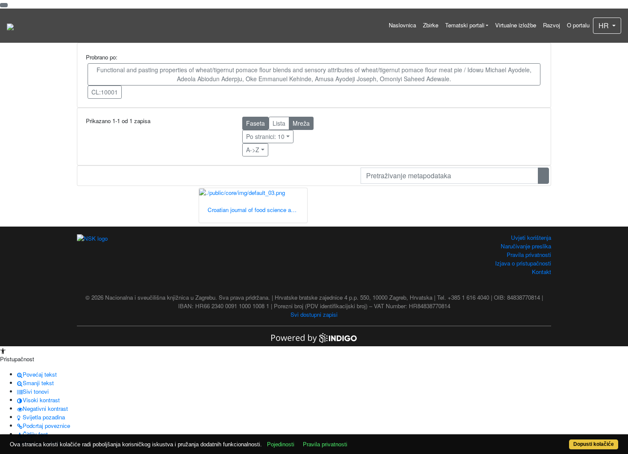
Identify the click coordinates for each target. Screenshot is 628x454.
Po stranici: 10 (265, 136)
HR (604, 25)
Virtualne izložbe (515, 25)
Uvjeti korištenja (531, 237)
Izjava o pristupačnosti (523, 263)
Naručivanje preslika (526, 246)
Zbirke (430, 25)
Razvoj (551, 25)
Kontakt (541, 272)
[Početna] (10, 25)
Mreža (301, 123)
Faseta (255, 123)
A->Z (252, 149)
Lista (279, 123)
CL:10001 (104, 92)
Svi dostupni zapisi (314, 314)
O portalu (578, 25)
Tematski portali (464, 25)
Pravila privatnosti (529, 255)
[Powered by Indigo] (314, 337)
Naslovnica (402, 25)
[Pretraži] (543, 176)
